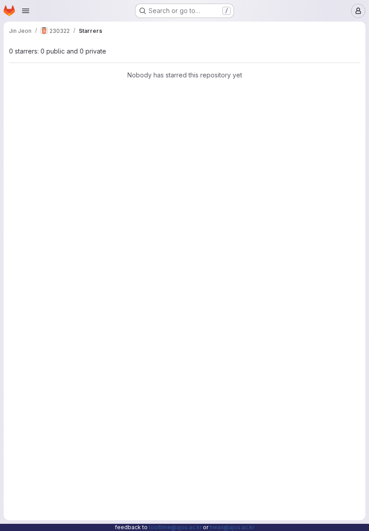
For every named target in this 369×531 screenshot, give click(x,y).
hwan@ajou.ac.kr (232, 527)
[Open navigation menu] (25, 11)
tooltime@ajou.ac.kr (175, 527)
